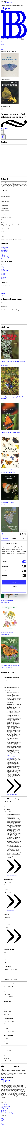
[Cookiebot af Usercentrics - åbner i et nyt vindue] (20, 534)
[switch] (24, 566)
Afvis (14, 590)
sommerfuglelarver (5, 250)
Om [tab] (23, 538)
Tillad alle (14, 582)
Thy (2, 258)
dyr (1, 253)
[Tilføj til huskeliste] (3, 136)
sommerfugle (4, 248)
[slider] (14, 80)
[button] (14, 202)
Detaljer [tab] (14, 538)
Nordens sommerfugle (12, 757)
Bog (2, 130)
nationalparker (4, 251)
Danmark (3, 255)
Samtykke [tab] (5, 538)
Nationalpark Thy (5, 257)
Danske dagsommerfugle (10, 756)
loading (2, 133)
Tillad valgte (14, 586)
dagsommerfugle (4, 247)
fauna (2, 254)
